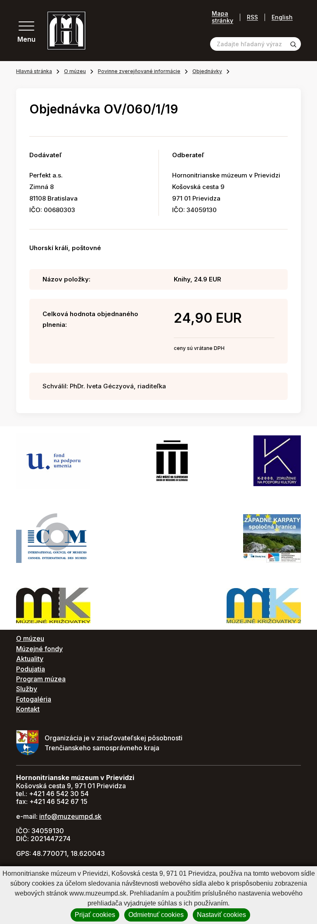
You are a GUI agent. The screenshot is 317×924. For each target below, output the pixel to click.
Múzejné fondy (39, 649)
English (282, 17)
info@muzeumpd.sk (70, 816)
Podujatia (30, 669)
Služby (26, 689)
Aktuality (29, 659)
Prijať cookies (95, 914)
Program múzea (41, 679)
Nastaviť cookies (221, 914)
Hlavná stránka (34, 71)
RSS (252, 17)
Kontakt (28, 709)
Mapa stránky (222, 17)
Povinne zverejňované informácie (139, 71)
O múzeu (75, 71)
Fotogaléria (33, 699)
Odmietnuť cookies (156, 914)
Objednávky (207, 71)
